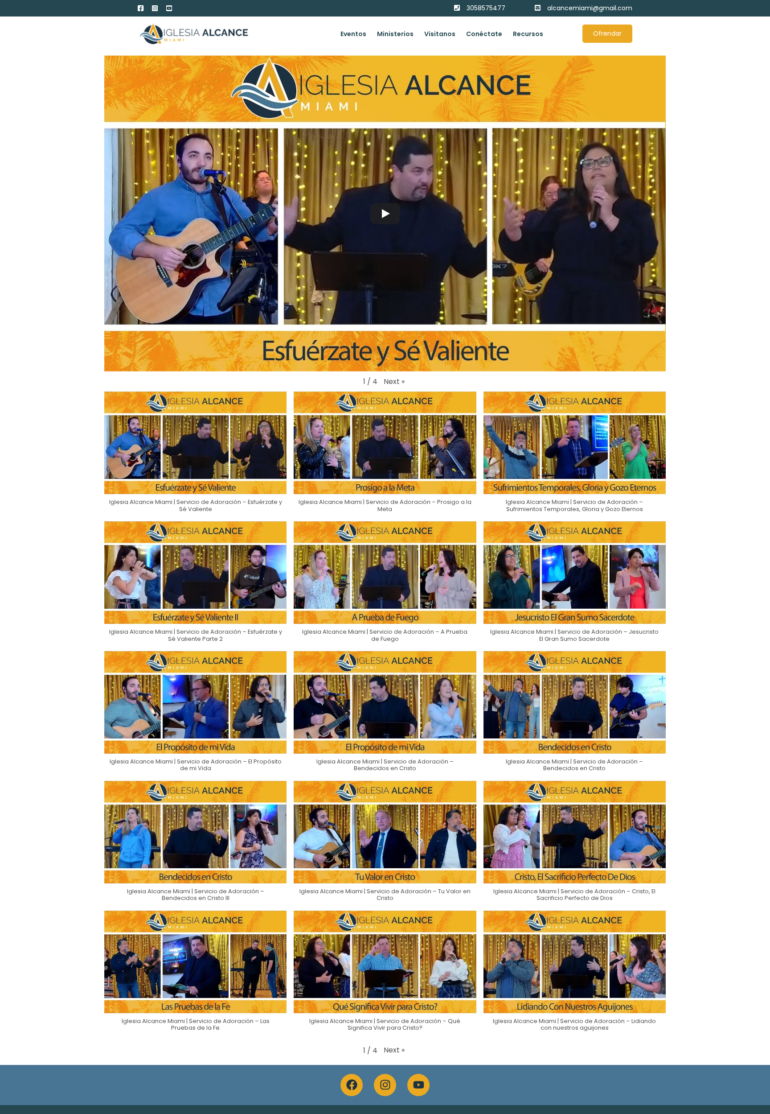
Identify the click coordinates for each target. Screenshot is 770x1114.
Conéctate (484, 33)
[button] (394, 381)
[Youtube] (418, 1085)
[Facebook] (351, 1085)
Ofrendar (607, 33)
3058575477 (486, 8)
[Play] (385, 213)
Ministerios (395, 33)
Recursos (528, 33)
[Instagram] (385, 1085)
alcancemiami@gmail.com (589, 8)
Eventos (353, 33)
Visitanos (439, 33)
